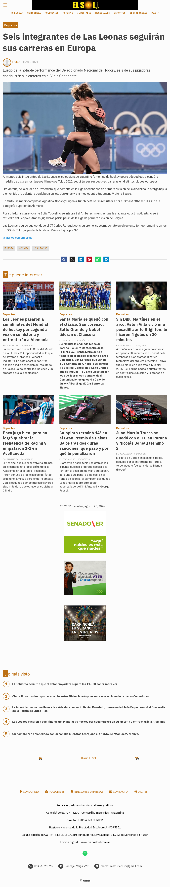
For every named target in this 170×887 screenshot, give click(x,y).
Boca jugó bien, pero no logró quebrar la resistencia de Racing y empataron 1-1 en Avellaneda (25, 443)
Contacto (120, 791)
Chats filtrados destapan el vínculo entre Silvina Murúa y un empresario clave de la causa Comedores (80, 696)
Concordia (34, 13)
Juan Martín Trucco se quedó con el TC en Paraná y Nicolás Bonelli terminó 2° (141, 440)
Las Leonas (40, 248)
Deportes (120, 13)
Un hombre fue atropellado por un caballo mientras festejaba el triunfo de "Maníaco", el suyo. (75, 734)
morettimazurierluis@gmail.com (121, 866)
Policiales (52, 13)
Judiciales (84, 13)
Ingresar (144, 791)
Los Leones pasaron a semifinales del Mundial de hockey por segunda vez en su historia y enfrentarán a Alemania (26, 329)
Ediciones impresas (88, 791)
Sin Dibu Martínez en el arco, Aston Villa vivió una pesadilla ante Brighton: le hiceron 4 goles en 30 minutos (141, 329)
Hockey (23, 248)
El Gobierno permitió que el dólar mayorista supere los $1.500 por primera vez (65, 684)
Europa (9, 248)
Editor (16, 62)
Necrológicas (138, 13)
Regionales (102, 13)
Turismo (68, 13)
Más (154, 13)
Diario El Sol (88, 758)
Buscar (18, 13)
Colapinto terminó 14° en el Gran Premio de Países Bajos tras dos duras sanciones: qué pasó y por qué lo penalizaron (84, 443)
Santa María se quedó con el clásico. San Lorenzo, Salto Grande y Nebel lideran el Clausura (83, 327)
